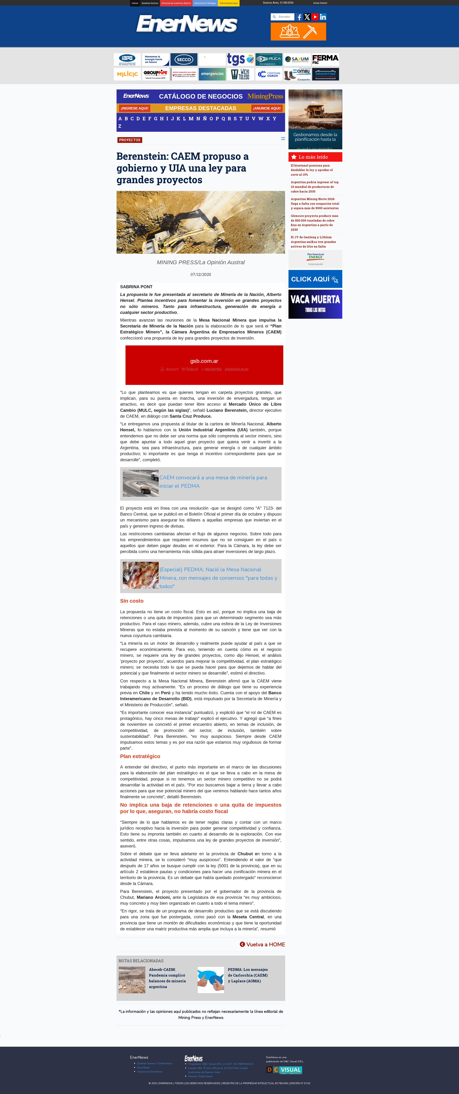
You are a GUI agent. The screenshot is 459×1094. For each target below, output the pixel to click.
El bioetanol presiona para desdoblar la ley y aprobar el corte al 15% (312, 169)
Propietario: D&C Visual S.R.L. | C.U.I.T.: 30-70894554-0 (220, 1064)
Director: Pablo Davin (200, 1076)
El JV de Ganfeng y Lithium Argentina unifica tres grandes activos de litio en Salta (313, 241)
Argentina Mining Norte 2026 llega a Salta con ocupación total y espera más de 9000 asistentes (315, 203)
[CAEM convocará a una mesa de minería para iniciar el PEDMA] (200, 496)
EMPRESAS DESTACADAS (200, 108)
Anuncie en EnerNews (150, 1071)
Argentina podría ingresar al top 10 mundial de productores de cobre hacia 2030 (315, 186)
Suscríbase (143, 1067)
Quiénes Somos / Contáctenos (154, 1063)
